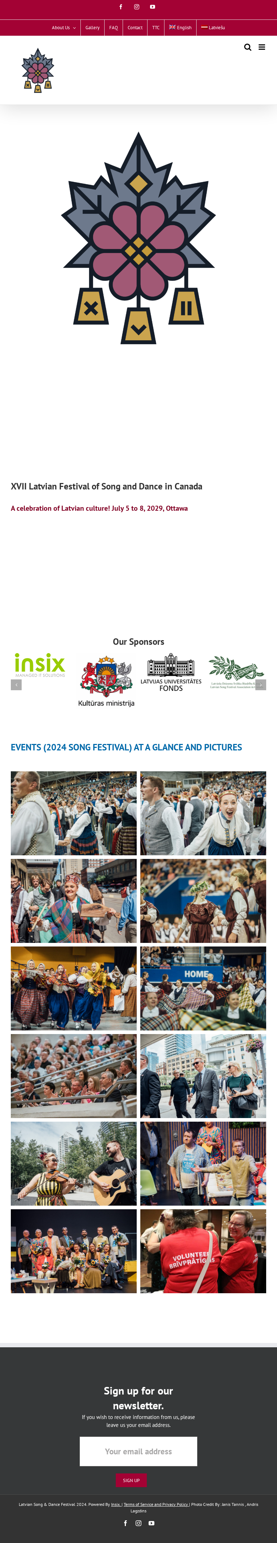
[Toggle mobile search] (247, 47)
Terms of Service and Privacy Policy (156, 1504)
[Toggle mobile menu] (262, 47)
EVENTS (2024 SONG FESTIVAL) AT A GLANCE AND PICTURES (126, 747)
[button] (16, 684)
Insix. (116, 1504)
